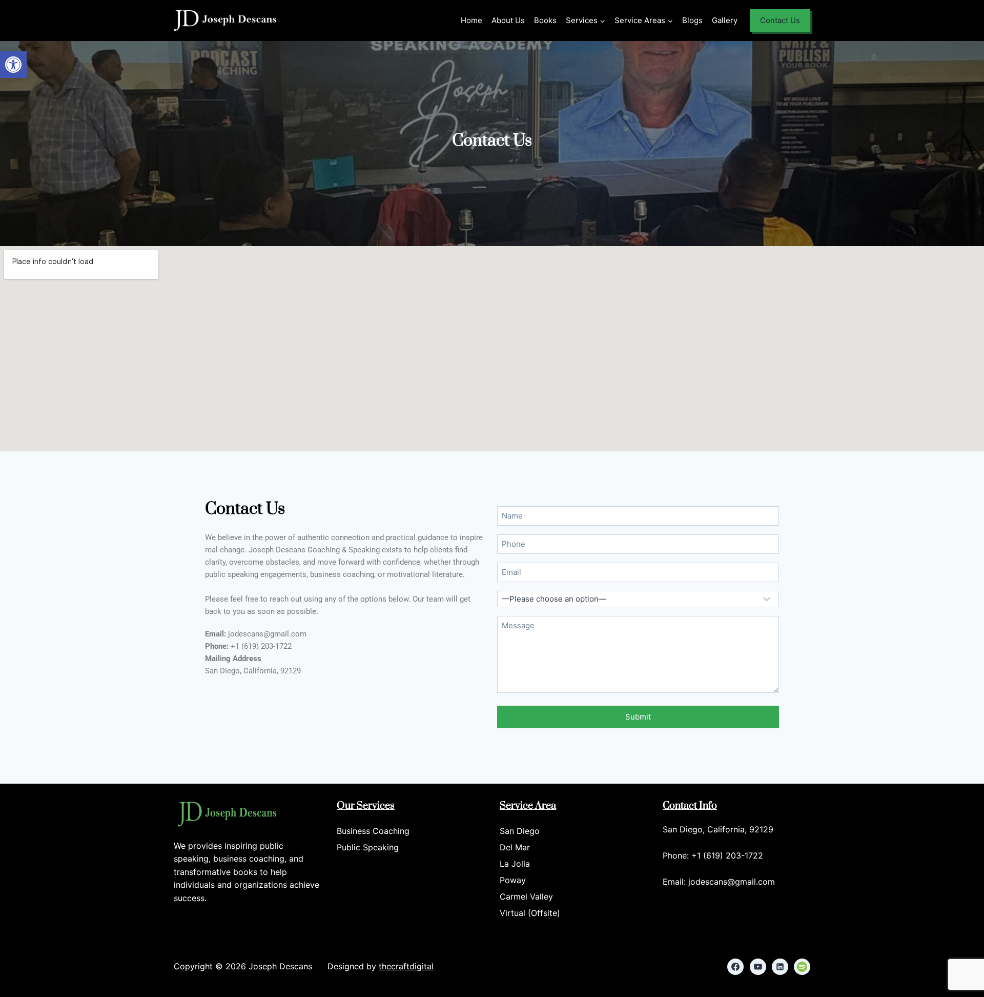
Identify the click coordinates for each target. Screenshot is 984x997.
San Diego (520, 831)
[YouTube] (758, 967)
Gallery (724, 20)
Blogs (692, 20)
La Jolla (515, 864)
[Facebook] (735, 967)
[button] (13, 64)
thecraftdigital (406, 966)
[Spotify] (802, 967)
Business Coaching (373, 831)
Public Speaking (368, 847)
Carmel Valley (526, 896)
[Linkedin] (780, 967)
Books (545, 20)
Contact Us (780, 20)
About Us (508, 20)
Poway (513, 880)
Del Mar (515, 847)
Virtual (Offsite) (530, 913)
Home (471, 20)
